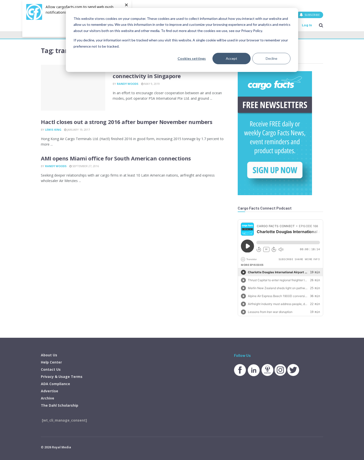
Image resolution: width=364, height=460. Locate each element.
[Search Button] (321, 25)
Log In (307, 25)
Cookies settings (192, 58)
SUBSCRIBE (312, 15)
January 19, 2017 (78, 129)
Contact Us (51, 369)
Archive (47, 398)
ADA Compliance (55, 383)
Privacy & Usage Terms (61, 376)
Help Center (51, 362)
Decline (271, 58)
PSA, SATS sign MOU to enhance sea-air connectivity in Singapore (164, 72)
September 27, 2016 (85, 166)
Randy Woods (127, 84)
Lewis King (53, 129)
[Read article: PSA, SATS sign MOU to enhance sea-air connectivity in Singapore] (73, 88)
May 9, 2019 (151, 84)
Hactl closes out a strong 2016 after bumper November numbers (126, 121)
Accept (231, 58)
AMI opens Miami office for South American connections (116, 158)
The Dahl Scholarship (59, 405)
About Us (49, 355)
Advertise (49, 391)
